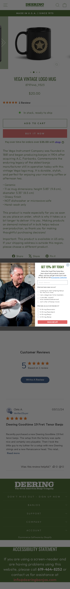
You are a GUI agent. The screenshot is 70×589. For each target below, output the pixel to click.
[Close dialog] (67, 264)
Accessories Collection (59, 277)
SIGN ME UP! (52, 322)
